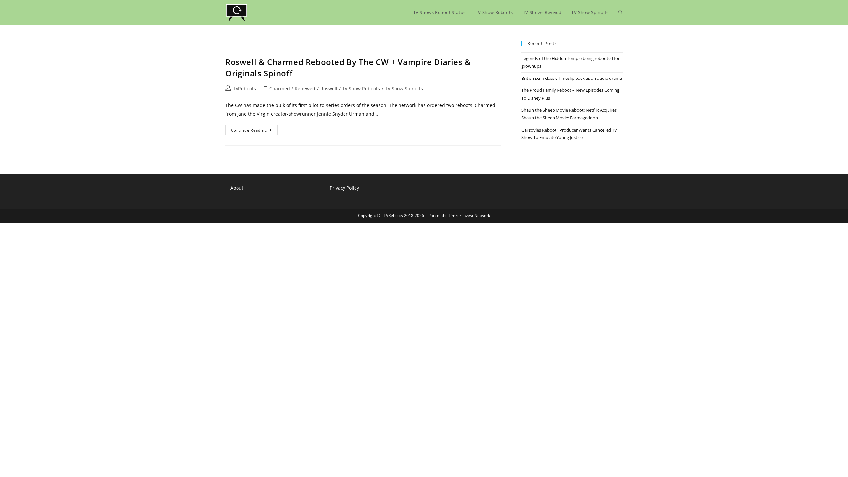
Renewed (305, 88)
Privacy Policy (344, 188)
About (236, 188)
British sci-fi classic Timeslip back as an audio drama (571, 78)
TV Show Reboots (361, 88)
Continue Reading (254, 131)
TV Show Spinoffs (404, 88)
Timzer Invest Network (469, 215)
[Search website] (620, 12)
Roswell (328, 88)
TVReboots (244, 88)
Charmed (279, 88)
